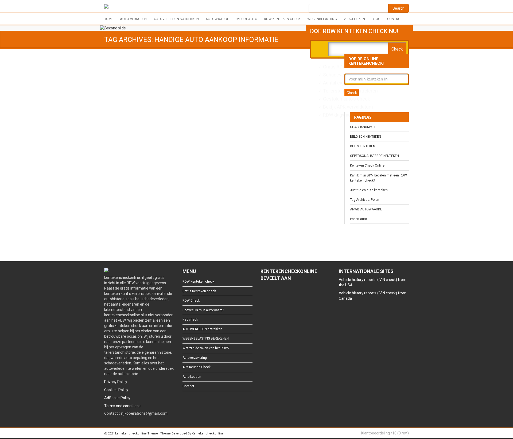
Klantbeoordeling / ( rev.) (385, 433)
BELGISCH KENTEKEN (365, 136)
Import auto (246, 19)
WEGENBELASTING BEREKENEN (205, 338)
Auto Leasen (191, 377)
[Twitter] (271, 293)
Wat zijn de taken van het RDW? (205, 348)
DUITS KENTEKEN (362, 146)
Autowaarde (217, 19)
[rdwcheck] (106, 7)
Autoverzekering (194, 358)
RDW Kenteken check (282, 19)
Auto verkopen (133, 19)
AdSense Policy (117, 398)
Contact (394, 19)
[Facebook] (263, 293)
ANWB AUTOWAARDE (366, 209)
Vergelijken (354, 19)
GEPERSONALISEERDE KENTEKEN (374, 156)
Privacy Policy (115, 382)
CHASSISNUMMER (363, 127)
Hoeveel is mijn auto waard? (203, 310)
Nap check (190, 319)
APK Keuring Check (196, 367)
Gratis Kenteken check (199, 291)
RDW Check (191, 300)
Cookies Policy (116, 390)
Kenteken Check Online (367, 165)
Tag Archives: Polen (364, 200)
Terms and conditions (122, 406)
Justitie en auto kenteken (369, 190)
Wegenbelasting (322, 19)
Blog (376, 19)
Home (108, 19)
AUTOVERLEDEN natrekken (176, 19)
